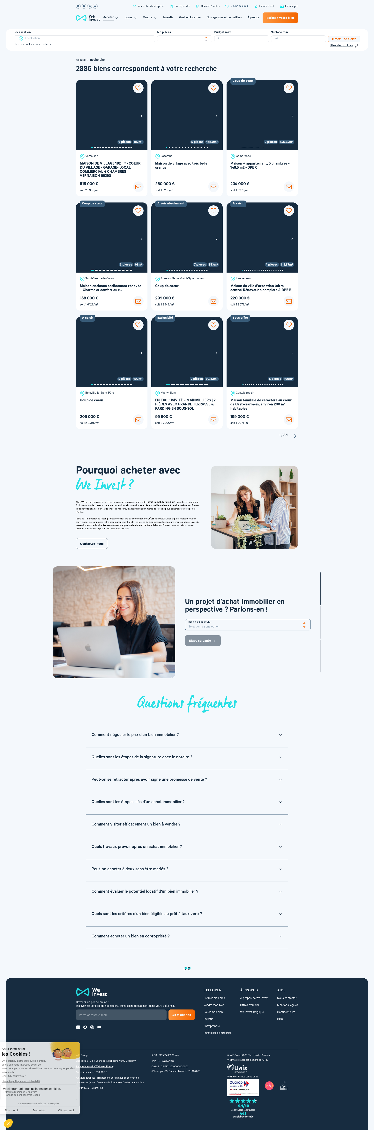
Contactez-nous (92, 544)
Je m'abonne (181, 1015)
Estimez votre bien (280, 18)
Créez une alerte (344, 39)
